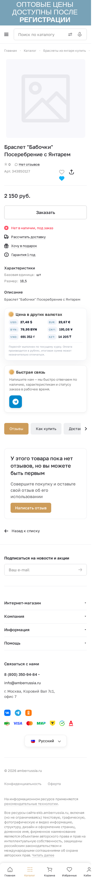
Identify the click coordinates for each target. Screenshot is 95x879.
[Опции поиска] (69, 34)
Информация (17, 629)
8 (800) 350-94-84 (20, 674)
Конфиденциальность (22, 784)
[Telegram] (18, 713)
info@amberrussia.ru (22, 683)
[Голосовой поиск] (81, 34)
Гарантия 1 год (23, 255)
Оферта (54, 784)
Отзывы (16, 428)
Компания (14, 616)
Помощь (12, 643)
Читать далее (43, 855)
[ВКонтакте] (7, 713)
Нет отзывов (29, 164)
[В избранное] (62, 171)
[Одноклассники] (28, 713)
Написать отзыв (31, 507)
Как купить (46, 428)
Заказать (45, 212)
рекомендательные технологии (31, 804)
